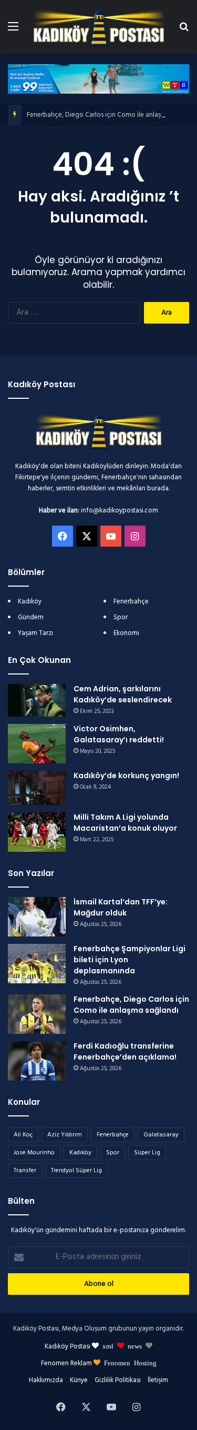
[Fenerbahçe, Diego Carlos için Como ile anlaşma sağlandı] (37, 1014)
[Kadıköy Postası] (98, 26)
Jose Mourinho (34, 1152)
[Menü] (13, 31)
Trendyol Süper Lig (76, 1170)
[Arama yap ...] (184, 31)
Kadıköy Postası (67, 1346)
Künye (79, 1380)
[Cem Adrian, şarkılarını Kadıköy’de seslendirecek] (37, 700)
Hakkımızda (46, 1380)
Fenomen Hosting (130, 1362)
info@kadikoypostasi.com (119, 510)
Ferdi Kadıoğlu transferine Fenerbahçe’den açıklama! (125, 1051)
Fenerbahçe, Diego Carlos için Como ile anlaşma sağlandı (111, 114)
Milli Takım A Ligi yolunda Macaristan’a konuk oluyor (125, 822)
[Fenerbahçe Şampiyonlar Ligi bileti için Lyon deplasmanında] (37, 963)
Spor (120, 617)
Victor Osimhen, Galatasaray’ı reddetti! (119, 734)
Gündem (31, 617)
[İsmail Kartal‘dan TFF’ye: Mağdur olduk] (37, 916)
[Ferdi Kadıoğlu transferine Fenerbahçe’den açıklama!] (37, 1061)
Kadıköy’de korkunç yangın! (126, 775)
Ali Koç (23, 1135)
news (135, 1345)
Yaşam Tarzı (35, 633)
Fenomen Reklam (67, 1363)
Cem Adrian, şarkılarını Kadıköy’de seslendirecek (123, 694)
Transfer (25, 1170)
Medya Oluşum (84, 1328)
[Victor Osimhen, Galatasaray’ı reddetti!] (37, 743)
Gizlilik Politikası (118, 1380)
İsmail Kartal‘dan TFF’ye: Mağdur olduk (121, 907)
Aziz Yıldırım (64, 1135)
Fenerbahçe (131, 601)
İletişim (158, 1380)
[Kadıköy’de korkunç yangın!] (37, 788)
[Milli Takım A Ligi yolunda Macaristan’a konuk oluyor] (37, 832)
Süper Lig (147, 1152)
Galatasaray (161, 1135)
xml (107, 1345)
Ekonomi (126, 633)
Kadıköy (30, 601)
